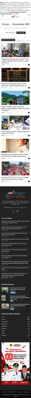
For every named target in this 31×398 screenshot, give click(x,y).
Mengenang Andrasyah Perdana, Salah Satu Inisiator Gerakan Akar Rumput (15, 155)
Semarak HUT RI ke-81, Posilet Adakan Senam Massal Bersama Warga (15, 178)
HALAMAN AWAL (21, 32)
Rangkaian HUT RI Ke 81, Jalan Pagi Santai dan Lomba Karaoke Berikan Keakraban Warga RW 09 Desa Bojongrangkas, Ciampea (14, 275)
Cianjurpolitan (4, 128)
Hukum (12, 309)
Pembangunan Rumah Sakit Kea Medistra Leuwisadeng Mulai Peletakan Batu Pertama (19, 298)
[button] (29, 17)
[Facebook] (13, 211)
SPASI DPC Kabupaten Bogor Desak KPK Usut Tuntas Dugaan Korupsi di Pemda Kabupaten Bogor (14, 228)
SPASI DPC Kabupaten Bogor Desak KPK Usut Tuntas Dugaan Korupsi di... (14, 85)
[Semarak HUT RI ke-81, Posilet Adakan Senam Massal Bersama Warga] (15, 168)
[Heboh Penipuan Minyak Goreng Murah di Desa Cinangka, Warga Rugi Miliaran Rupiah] (5, 306)
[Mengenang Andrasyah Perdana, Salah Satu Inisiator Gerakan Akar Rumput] (15, 146)
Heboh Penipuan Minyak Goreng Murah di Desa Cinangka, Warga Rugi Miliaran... (19, 306)
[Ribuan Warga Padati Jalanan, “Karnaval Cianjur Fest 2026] (15, 123)
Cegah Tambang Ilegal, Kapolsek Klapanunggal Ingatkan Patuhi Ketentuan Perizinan (15, 108)
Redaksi (4, 392)
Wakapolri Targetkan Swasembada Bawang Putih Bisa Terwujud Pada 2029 (14, 256)
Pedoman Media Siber (12, 392)
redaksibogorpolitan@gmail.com (19, 207)
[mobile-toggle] (2, 17)
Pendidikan (13, 292)
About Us (20, 392)
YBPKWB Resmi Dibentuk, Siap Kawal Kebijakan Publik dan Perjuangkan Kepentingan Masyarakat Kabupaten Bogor (15, 262)
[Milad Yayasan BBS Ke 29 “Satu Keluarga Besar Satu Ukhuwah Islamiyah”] (5, 290)
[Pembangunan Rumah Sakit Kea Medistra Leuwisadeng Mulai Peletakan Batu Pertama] (3, 298)
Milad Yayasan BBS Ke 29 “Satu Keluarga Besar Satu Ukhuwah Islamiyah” (17, 289)
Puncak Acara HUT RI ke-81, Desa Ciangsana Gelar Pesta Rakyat (15, 268)
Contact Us (26, 392)
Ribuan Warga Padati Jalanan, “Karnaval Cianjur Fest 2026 (15, 239)
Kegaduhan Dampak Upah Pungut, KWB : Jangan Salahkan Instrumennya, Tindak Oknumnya (15, 61)
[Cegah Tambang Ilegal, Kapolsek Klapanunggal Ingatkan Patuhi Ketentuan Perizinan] (15, 98)
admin (3, 64)
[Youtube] (17, 211)
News (12, 300)
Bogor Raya (4, 56)
